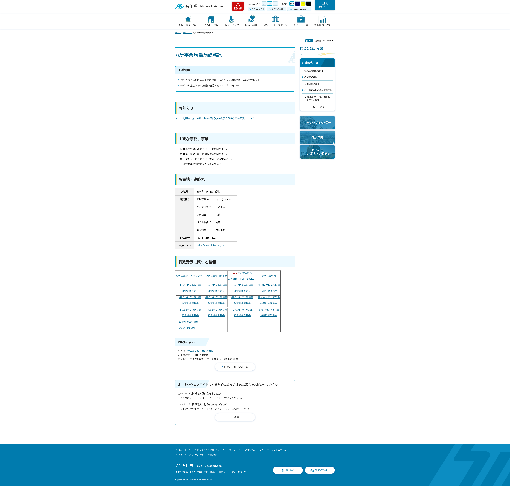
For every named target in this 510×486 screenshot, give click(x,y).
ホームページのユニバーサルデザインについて (240, 450)
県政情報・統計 (322, 25)
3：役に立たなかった (232, 398)
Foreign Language (301, 9)
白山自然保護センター (315, 84)
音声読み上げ (277, 9)
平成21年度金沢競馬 (190, 285)
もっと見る (319, 107)
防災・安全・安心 (188, 25)
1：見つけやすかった (192, 409)
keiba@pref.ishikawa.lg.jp (210, 245)
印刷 (310, 41)
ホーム (178, 33)
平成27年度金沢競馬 (242, 297)
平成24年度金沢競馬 (269, 285)
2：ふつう (208, 398)
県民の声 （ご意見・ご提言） (317, 151)
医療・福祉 (251, 25)
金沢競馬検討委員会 (216, 276)
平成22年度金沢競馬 (216, 285)
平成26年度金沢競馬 (216, 297)
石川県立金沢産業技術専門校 (318, 90)
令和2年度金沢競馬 (242, 310)
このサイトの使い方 (276, 450)
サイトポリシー (185, 450)
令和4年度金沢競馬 (269, 310)
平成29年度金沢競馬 (190, 310)
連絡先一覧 (187, 33)
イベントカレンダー (317, 122)
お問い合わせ (214, 455)
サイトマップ (184, 455)
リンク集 (199, 455)
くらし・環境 (211, 25)
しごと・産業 (301, 25)
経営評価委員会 (190, 291)
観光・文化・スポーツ (276, 25)
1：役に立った (189, 398)
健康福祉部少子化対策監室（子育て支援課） (317, 98)
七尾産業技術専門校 (314, 71)
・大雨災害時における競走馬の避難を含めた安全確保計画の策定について (214, 118)
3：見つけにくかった (239, 409)
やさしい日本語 (257, 9)
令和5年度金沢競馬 (188, 322)
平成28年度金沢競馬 (269, 297)
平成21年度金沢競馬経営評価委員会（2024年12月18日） (211, 85)
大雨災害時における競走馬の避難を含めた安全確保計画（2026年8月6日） (220, 79)
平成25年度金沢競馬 (190, 297)
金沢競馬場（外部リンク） (190, 276)
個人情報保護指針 (205, 450)
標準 (292, 4)
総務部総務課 (310, 77)
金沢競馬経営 (245, 273)
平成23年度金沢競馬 (242, 285)
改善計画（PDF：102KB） (242, 278)
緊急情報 (238, 8)
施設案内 (317, 137)
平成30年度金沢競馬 (216, 310)
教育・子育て (232, 25)
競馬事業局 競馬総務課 (200, 351)
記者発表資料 (269, 276)
